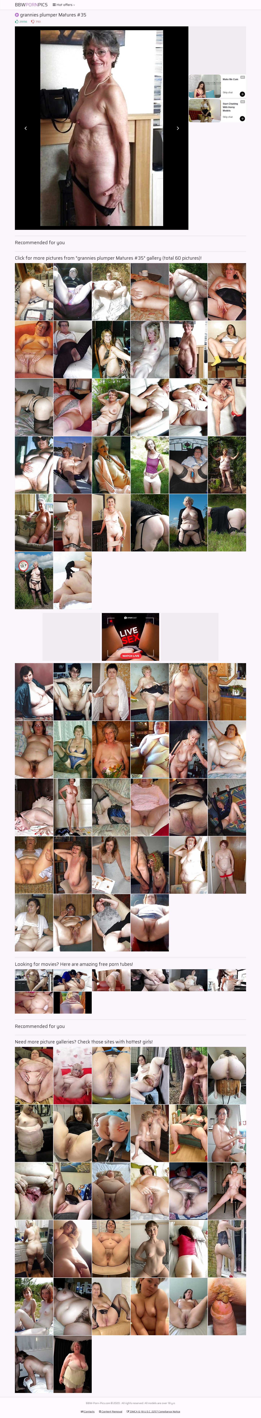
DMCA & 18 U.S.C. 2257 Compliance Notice (154, 1411)
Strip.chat (228, 92)
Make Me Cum (230, 79)
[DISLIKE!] (32, 21)
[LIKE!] (16, 21)
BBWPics (31, 4)
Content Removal (111, 1411)
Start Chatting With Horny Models (230, 107)
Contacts (89, 1411)
